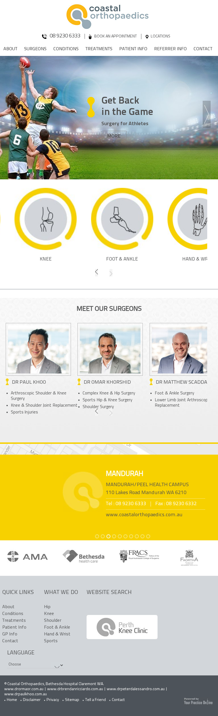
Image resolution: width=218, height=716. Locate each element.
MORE (114, 136)
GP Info (9, 634)
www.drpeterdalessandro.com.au (136, 689)
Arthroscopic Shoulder (32, 393)
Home (12, 700)
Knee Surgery (120, 400)
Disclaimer (32, 700)
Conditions (66, 49)
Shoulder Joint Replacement (51, 406)
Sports (51, 641)
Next (208, 115)
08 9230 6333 (65, 36)
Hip (47, 607)
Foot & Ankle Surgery (174, 393)
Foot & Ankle (122, 259)
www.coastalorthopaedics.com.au (144, 515)
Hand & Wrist (57, 634)
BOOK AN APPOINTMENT (115, 36)
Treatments (98, 49)
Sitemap (72, 700)
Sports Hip (93, 400)
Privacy (53, 700)
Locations (160, 36)
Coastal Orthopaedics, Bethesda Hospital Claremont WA (55, 684)
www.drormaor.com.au (23, 689)
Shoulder (52, 620)
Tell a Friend (95, 700)
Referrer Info (170, 49)
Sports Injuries (24, 412)
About (10, 49)
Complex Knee (96, 393)
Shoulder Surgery (98, 407)
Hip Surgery (124, 393)
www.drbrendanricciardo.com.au (75, 689)
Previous (16, 115)
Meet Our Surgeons (109, 309)
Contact (203, 49)
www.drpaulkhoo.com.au (25, 694)
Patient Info (133, 49)
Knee (46, 259)
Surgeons (35, 49)
